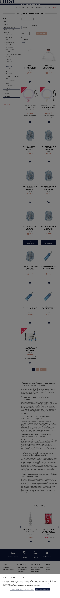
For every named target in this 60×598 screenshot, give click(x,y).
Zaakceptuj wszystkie (42, 589)
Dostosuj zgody (28, 589)
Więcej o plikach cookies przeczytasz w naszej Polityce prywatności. (21, 585)
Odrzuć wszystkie (16, 589)
